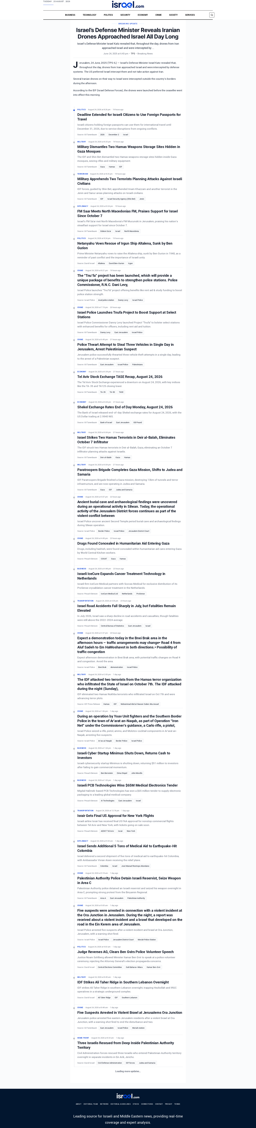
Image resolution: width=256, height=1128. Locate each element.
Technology (89, 15)
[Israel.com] (128, 1096)
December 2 (114, 134)
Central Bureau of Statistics (112, 626)
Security (125, 15)
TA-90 (112, 392)
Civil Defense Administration (110, 1063)
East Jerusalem (121, 332)
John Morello (136, 773)
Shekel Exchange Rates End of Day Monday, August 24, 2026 (125, 407)
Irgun (130, 263)
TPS (133, 53)
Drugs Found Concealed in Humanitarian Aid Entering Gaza (123, 543)
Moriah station (138, 1028)
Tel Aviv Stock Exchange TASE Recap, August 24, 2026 (120, 377)
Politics (108, 15)
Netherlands (127, 593)
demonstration (117, 667)
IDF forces (130, 1063)
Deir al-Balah (105, 457)
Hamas (112, 167)
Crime (158, 15)
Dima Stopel (122, 773)
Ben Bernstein (107, 773)
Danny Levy (123, 300)
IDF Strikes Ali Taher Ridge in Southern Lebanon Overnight (123, 982)
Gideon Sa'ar (105, 231)
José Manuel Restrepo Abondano (135, 866)
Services (190, 15)
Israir (120, 831)
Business (70, 15)
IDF (120, 167)
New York (131, 831)
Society (173, 15)
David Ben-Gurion (116, 263)
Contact (159, 1104)
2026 (102, 134)
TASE (121, 392)
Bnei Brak (102, 667)
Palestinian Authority (136, 898)
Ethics (136, 1104)
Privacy (168, 1104)
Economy (143, 15)
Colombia (104, 866)
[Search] (211, 14)
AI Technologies (107, 801)
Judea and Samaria (124, 489)
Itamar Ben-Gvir (153, 967)
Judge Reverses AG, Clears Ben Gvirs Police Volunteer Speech (125, 952)
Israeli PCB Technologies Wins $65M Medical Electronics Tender (127, 785)
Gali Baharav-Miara (134, 967)
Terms (177, 1104)
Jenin (141, 199)
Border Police (104, 531)
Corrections (147, 1104)
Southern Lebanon (129, 997)
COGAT (104, 558)
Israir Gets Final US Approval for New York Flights (115, 816)
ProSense (140, 593)
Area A (103, 898)
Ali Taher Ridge (104, 997)
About (78, 1104)
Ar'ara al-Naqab (105, 741)
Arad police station (106, 300)
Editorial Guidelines (121, 1104)
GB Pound (137, 422)
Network (104, 1104)
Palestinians (137, 364)
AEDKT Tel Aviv (107, 831)
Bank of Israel (106, 422)
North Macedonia (131, 231)
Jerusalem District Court (138, 531)
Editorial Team (91, 1104)
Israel (125, 134)
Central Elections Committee (110, 967)
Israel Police (137, 300)
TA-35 (102, 392)
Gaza (102, 167)
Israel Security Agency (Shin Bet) (121, 199)
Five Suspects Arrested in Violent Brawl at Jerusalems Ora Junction (129, 1013)
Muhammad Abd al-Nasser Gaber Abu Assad (140, 704)
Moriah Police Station (147, 940)
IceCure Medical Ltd (109, 593)
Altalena (101, 263)
